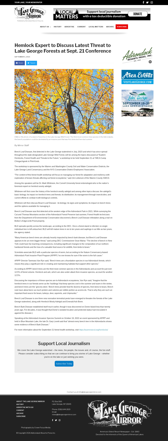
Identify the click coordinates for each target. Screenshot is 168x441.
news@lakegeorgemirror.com (64, 414)
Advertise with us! (24, 407)
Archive (19, 413)
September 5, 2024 (22, 57)
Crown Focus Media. (42, 427)
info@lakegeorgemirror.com (89, 392)
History (20, 404)
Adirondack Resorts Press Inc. (43, 433)
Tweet (32, 63)
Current (20, 410)
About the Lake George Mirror (30, 401)
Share (20, 63)
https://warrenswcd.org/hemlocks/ (93, 330)
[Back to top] (160, 434)
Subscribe (21, 416)
